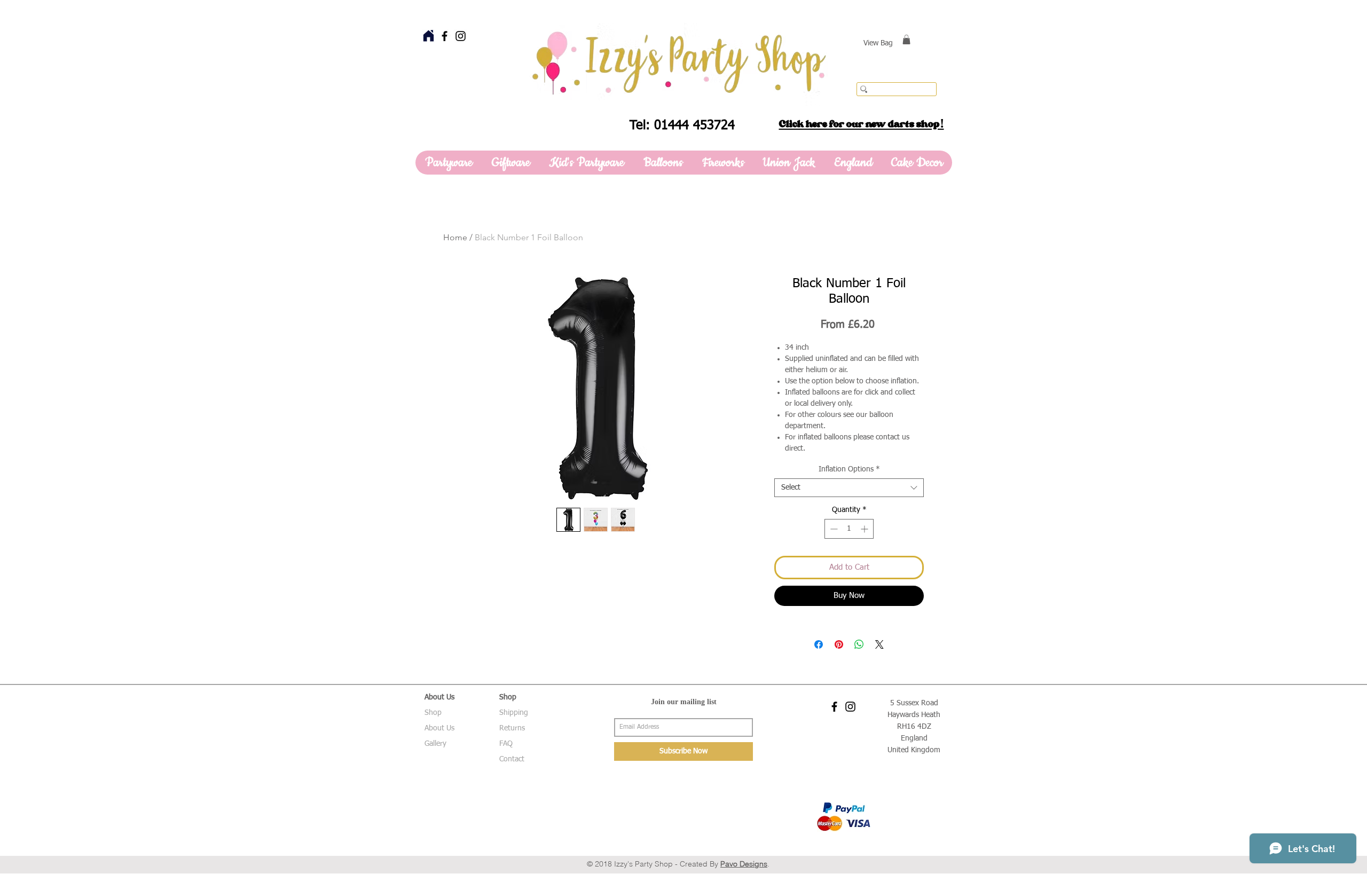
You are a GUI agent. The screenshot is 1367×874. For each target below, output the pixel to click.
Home (455, 237)
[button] (906, 39)
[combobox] (849, 487)
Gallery (435, 743)
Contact (511, 759)
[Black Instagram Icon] (460, 36)
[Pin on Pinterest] (838, 644)
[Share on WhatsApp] (859, 644)
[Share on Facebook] (818, 644)
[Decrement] (832, 528)
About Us (439, 728)
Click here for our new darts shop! (861, 123)
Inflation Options (849, 469)
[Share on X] (879, 644)
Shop (433, 712)
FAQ (506, 743)
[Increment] (865, 528)
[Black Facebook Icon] (444, 36)
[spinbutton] (849, 528)
